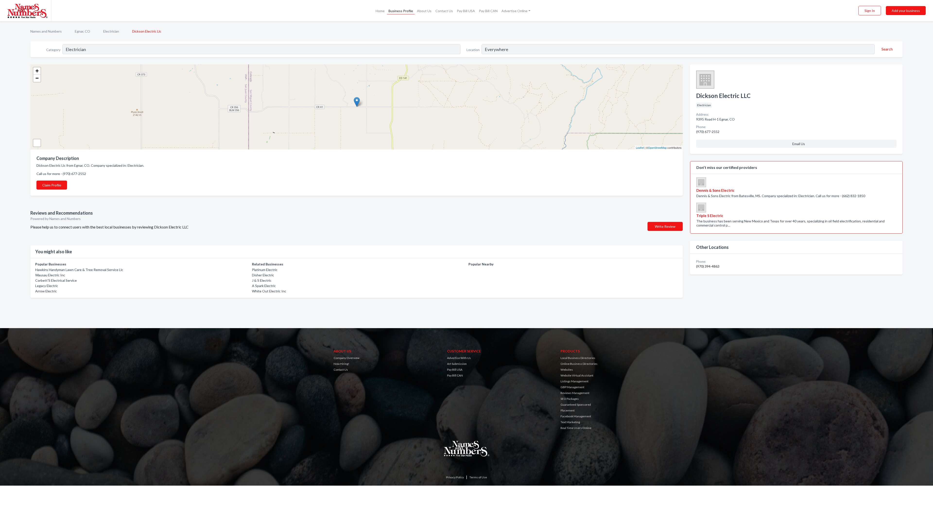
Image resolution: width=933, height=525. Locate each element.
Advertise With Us (459, 358)
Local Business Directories (578, 358)
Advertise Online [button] (514, 11)
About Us (424, 11)
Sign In (869, 11)
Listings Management (574, 381)
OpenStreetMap (657, 147)
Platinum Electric (264, 270)
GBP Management (572, 387)
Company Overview (346, 358)
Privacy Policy (455, 477)
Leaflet (640, 147)
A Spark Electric (264, 286)
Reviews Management (575, 393)
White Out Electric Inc (269, 291)
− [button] (37, 78)
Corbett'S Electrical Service (56, 280)
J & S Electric (261, 280)
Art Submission (457, 364)
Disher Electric (263, 275)
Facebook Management (576, 416)
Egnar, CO (82, 31)
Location (473, 50)
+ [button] (37, 71)
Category (53, 50)
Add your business (906, 11)
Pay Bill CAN (488, 11)
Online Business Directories (579, 364)
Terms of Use (478, 477)
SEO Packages (570, 399)
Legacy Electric (46, 286)
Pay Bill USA (466, 11)
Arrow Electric (46, 291)
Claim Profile (51, 185)
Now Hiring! (341, 364)
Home (380, 11)
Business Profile (401, 11)
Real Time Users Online (576, 428)
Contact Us (444, 11)
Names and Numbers (46, 31)
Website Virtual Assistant (577, 375)
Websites (567, 369)
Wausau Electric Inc (50, 275)
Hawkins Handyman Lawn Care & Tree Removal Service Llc (79, 270)
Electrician (111, 31)
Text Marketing (570, 422)
